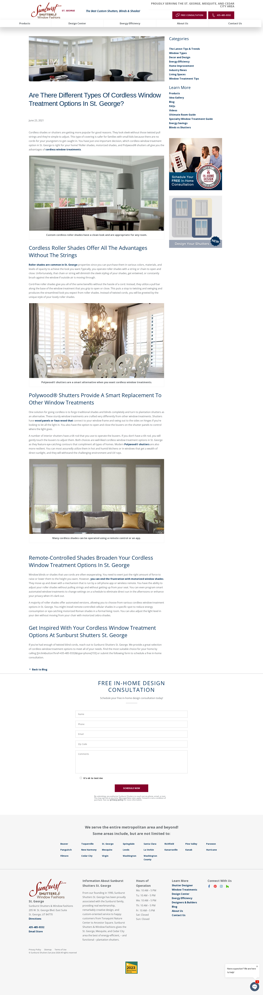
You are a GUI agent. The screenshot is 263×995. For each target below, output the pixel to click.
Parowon (211, 843)
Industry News (178, 70)
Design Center (180, 894)
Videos (173, 110)
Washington (129, 855)
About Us (177, 911)
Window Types (178, 53)
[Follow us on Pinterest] (215, 887)
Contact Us (178, 915)
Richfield (169, 843)
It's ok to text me (93, 778)
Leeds (126, 849)
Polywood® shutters (136, 444)
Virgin (105, 855)
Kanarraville (171, 849)
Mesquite (107, 849)
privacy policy (116, 800)
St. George (108, 843)
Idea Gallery (176, 97)
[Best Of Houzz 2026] (131, 968)
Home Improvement (181, 66)
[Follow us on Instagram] (221, 887)
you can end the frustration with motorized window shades (126, 579)
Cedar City (87, 855)
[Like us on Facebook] (209, 887)
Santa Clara (150, 843)
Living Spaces (177, 74)
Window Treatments (184, 889)
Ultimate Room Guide (182, 114)
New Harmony (89, 849)
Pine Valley (191, 843)
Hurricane (211, 849)
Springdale (129, 843)
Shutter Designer (182, 885)
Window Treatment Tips (184, 78)
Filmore (64, 855)
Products (174, 93)
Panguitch (66, 849)
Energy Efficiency (179, 61)
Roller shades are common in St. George (53, 264)
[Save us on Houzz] (227, 887)
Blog (172, 102)
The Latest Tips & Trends (184, 48)
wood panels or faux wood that (54, 420)
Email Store (36, 931)
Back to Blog (39, 669)
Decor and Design (179, 57)
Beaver (64, 843)
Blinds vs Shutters (180, 127)
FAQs (172, 106)
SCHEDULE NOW (131, 788)
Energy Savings (178, 123)
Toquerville (87, 843)
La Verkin (149, 849)
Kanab (188, 849)
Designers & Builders (184, 902)
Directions (35, 918)
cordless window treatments (63, 149)
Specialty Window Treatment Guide (191, 119)
